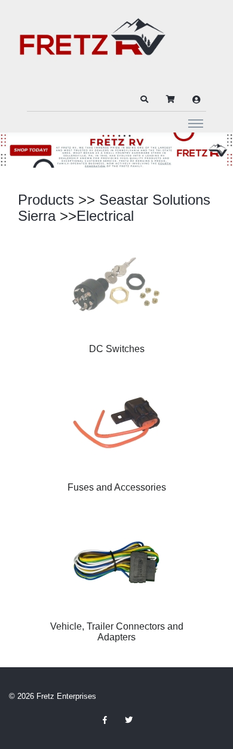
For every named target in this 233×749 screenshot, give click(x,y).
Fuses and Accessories (117, 487)
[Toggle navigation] (195, 123)
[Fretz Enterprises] (92, 43)
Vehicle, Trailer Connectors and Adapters (116, 631)
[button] (144, 99)
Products (46, 200)
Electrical (105, 216)
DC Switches (117, 349)
